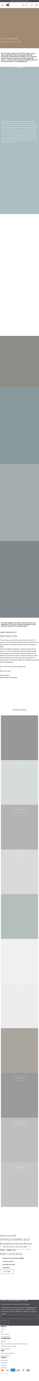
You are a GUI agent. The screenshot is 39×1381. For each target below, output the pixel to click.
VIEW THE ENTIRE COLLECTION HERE (15, 1247)
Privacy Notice (6, 1355)
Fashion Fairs (5, 1334)
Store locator (5, 1348)
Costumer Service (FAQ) (9, 1346)
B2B (2, 1331)
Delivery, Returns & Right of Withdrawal (14, 1343)
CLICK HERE (7, 1271)
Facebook (4, 1362)
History (3, 1329)
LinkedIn (4, 1367)
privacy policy (30, 1307)
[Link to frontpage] (7, 5)
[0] (36, 5)
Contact (3, 1341)
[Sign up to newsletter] (5, 1323)
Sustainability (5, 1336)
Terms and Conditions (8, 1353)
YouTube (3, 1365)
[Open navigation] (3, 5)
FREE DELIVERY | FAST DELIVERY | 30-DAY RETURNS (20, 1)
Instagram (4, 1360)
